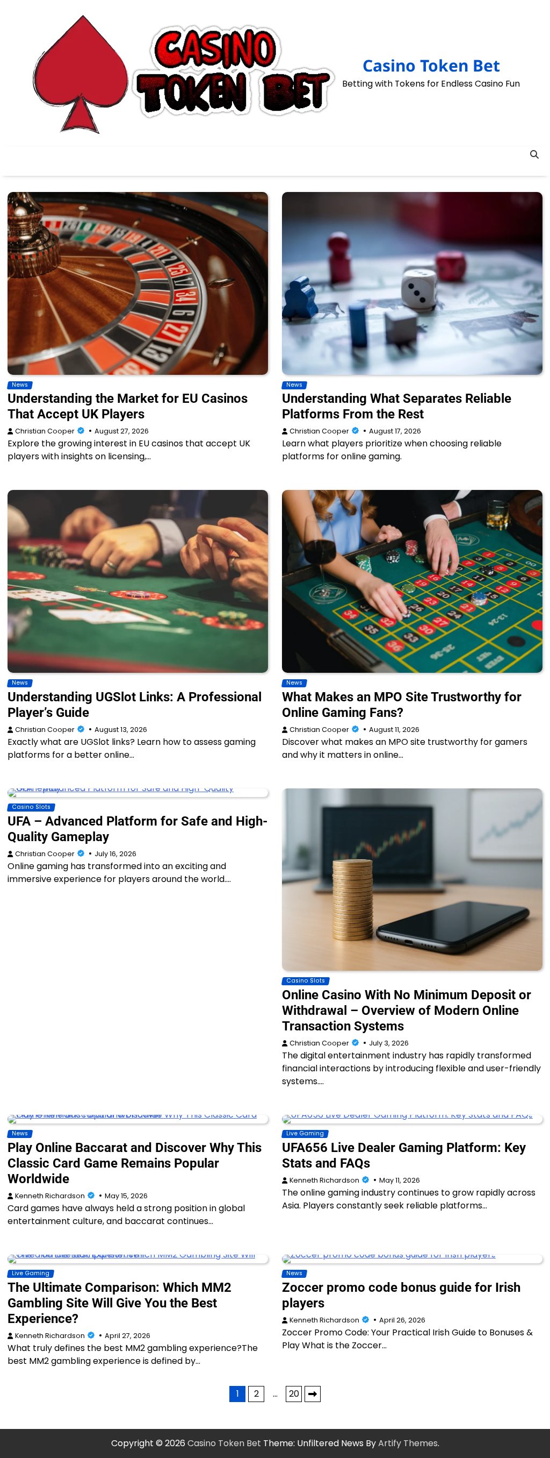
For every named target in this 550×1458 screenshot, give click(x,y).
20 (294, 1394)
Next (313, 1394)
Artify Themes (408, 1443)
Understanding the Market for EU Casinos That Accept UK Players (128, 406)
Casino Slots (31, 807)
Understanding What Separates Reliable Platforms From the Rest (396, 406)
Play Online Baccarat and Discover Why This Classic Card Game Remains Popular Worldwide (135, 1163)
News (20, 385)
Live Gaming (305, 1133)
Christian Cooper (45, 431)
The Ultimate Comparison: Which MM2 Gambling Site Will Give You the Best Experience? (119, 1303)
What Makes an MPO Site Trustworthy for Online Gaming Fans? (402, 704)
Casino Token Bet (431, 65)
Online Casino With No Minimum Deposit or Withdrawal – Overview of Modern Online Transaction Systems (406, 1010)
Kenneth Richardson (50, 1195)
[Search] (534, 155)
